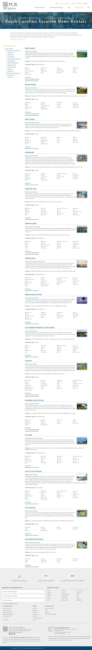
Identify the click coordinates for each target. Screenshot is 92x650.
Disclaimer (35, 616)
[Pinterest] (12, 634)
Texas (77, 594)
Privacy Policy (36, 614)
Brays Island (30, 48)
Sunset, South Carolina (31, 331)
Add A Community (49, 608)
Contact (79, 3)
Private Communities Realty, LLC (62, 627)
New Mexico (64, 596)
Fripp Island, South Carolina (32, 122)
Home (57, 3)
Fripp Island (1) (11, 61)
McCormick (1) (11, 75)
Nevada (63, 592)
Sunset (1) (10, 77)
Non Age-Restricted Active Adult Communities (72, 580)
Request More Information (32, 80)
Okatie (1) (10, 69)
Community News (7, 616)
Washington (79, 600)
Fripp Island (30, 119)
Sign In (46, 610)
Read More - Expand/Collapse (18, 39)
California (49, 592)
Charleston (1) (11, 57)
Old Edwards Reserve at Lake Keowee (40, 328)
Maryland (64, 590)
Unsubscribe (5, 620)
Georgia (49, 598)
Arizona (48, 590)
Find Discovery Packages (56, 7)
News (74, 3)
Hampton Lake (30, 189)
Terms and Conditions (37, 618)
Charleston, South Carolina (32, 298)
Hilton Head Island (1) (13, 63)
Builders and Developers (8, 614)
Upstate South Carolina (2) (13, 73)
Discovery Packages (7, 612)
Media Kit (47, 612)
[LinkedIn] (14, 634)
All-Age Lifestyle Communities (19, 580)
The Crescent (30, 508)
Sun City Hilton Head (33, 471)
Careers (34, 620)
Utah (77, 596)
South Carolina (9, 48)
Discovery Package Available (32, 79)
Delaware (49, 594)
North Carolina (65, 598)
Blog (69, 7)
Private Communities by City (11, 603)
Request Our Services (65, 3)
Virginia (78, 598)
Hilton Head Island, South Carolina (33, 438)
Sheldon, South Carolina (31, 51)
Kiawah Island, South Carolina (32, 227)
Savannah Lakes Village (34, 400)
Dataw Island (30, 85)
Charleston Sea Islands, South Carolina (35, 261)
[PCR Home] (6, 629)
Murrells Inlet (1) (12, 67)
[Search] (88, 7)
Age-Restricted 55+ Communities (46, 577)
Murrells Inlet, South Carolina (32, 542)
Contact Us (35, 610)
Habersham (29, 152)
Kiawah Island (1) (12, 65)
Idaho (48, 600)
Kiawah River (30, 258)
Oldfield (28, 361)
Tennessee (78, 592)
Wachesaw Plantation (34, 539)
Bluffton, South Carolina (31, 192)
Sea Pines (28, 435)
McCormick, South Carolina (32, 403)
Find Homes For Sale (7, 610)
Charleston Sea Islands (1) (14, 59)
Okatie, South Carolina (30, 364)
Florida (48, 596)
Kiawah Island (30, 223)
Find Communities (39, 7)
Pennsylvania (64, 600)
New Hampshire (65, 594)
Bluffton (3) (10, 55)
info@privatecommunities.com (15, 632)
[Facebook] (9, 634)
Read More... (28, 77)
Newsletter (5, 618)
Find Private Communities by (12, 587)
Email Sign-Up (79, 7)
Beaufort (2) (11, 52)
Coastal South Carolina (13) (13, 50)
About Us (86, 3)
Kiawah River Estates (33, 294)
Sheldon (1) (10, 71)
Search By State (52, 587)
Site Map (35, 612)
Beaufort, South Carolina (31, 88)
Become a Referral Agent (50, 614)
